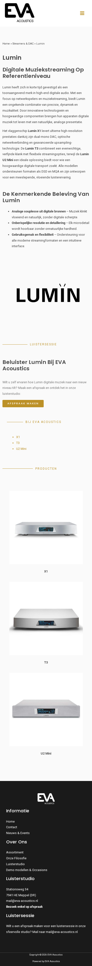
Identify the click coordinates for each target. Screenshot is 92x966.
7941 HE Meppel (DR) (21, 895)
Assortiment (15, 852)
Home (6, 43)
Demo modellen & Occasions (26, 870)
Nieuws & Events (18, 833)
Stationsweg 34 (17, 889)
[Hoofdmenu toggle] (82, 13)
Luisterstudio (15, 864)
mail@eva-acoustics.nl (22, 901)
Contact (11, 827)
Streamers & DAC (23, 43)
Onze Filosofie (16, 858)
